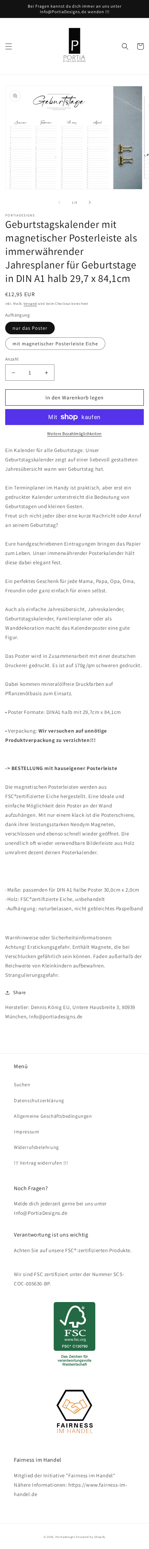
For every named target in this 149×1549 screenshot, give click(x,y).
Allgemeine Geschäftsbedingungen (53, 1116)
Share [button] (19, 992)
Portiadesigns (65, 1537)
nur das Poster (29, 328)
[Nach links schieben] (59, 202)
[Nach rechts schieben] (89, 202)
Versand (30, 303)
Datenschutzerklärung (39, 1100)
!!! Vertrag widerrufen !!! (41, 1163)
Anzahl (11, 359)
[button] (8, 46)
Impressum (26, 1131)
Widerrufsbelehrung (36, 1147)
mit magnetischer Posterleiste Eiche (55, 343)
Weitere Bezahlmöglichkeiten (74, 433)
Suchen (22, 1084)
